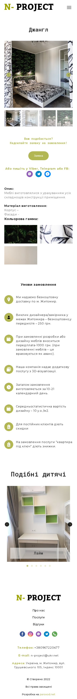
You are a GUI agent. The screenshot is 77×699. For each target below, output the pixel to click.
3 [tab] (36, 566)
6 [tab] (49, 566)
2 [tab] (32, 566)
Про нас (38, 610)
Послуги (38, 617)
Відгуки (38, 624)
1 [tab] (27, 566)
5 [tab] (45, 566)
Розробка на (31, 694)
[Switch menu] (69, 7)
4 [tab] (40, 566)
